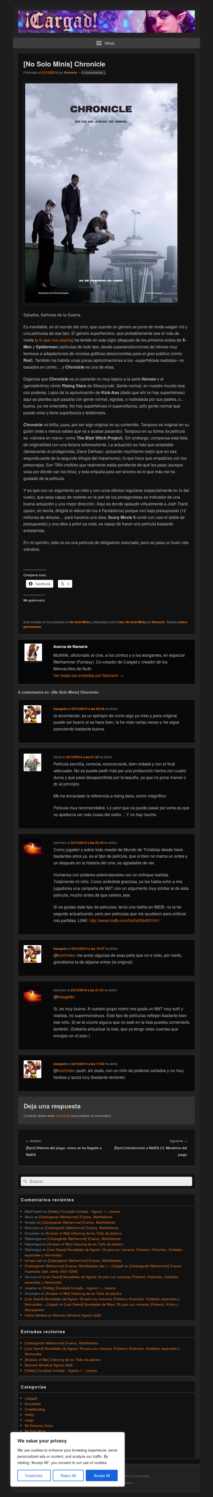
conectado (63, 1115)
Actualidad (33, 1403)
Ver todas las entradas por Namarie (88, 675)
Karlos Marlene (36, 1315)
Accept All (102, 1475)
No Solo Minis (80, 622)
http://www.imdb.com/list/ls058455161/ (124, 920)
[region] (67, 1459)
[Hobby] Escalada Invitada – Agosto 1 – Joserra (84, 1211)
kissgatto (60, 708)
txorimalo (66, 955)
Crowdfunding (35, 1409)
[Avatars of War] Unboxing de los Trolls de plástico (83, 1233)
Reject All (68, 1475)
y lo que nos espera (54, 340)
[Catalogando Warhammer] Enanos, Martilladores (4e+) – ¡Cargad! (74, 1265)
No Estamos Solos (39, 1425)
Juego (29, 1420)
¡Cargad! (31, 1398)
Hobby (29, 1414)
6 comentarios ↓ (94, 72)
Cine (120, 622)
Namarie (70, 72)
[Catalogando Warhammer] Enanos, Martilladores (75, 1216)
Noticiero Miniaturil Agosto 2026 (77, 1315)
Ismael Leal (33, 1260)
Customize (34, 1475)
